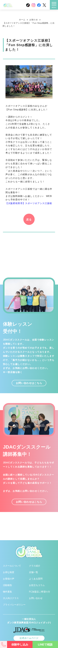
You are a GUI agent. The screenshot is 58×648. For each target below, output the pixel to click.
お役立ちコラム (37, 585)
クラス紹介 (34, 566)
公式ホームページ (29, 638)
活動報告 (7, 585)
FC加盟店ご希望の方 (39, 592)
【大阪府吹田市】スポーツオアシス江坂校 (28, 203)
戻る (29, 219)
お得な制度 (8, 572)
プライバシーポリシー (14, 604)
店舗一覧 (33, 572)
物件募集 (7, 592)
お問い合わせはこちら (29, 382)
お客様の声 (8, 579)
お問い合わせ (36, 598)
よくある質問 (36, 579)
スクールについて (12, 566)
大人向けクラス (11, 598)
